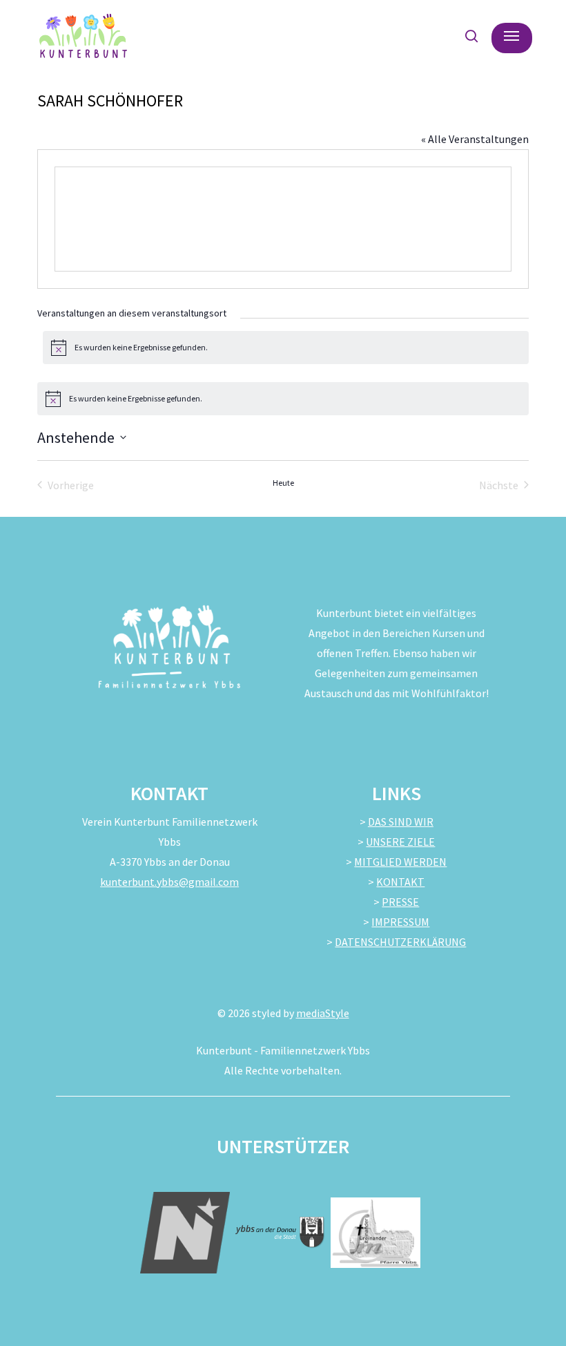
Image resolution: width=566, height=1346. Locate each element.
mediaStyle (322, 1013)
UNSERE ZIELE (400, 842)
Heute (283, 482)
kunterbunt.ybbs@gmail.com (169, 882)
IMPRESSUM (400, 922)
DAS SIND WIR (400, 821)
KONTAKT (400, 882)
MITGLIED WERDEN (400, 862)
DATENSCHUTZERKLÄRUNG (400, 942)
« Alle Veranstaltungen (475, 139)
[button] (511, 36)
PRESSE (400, 902)
